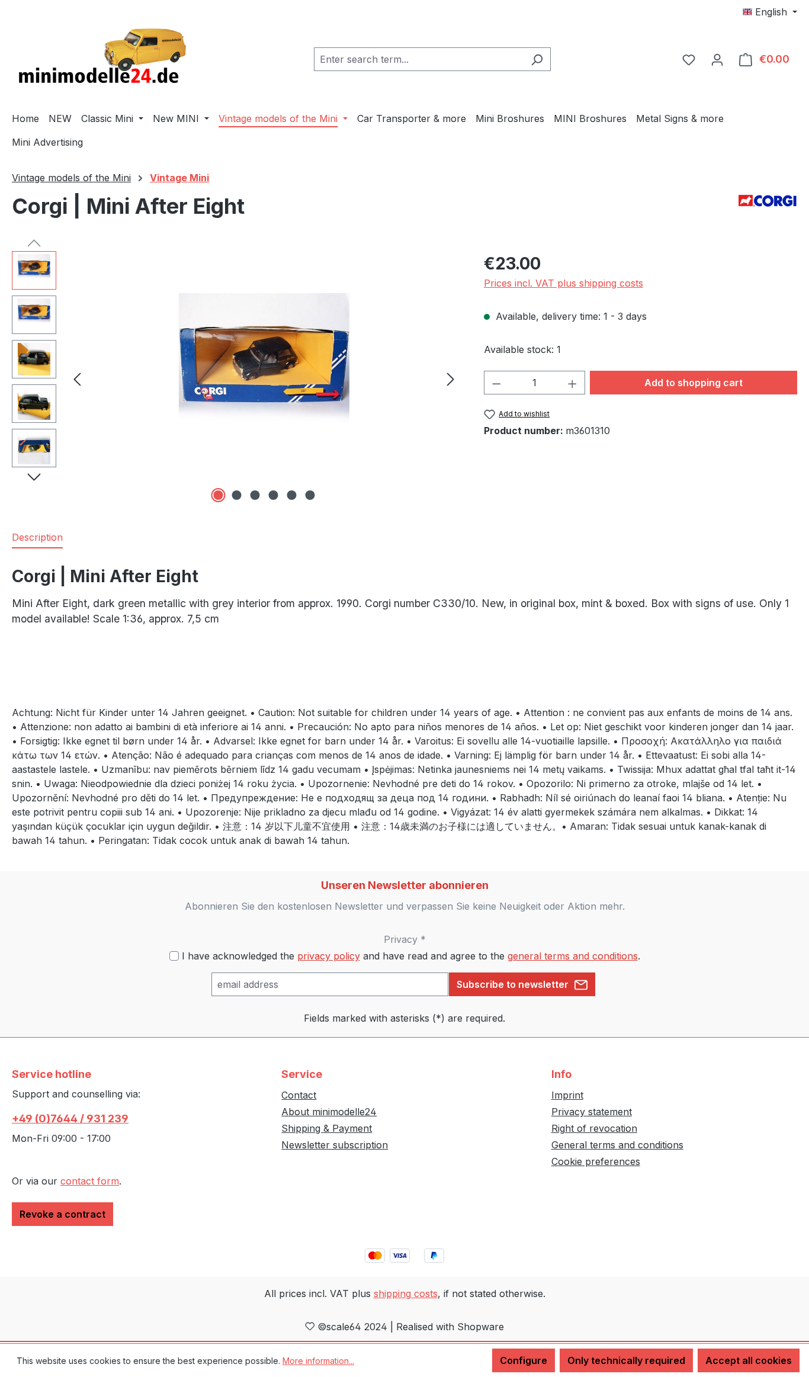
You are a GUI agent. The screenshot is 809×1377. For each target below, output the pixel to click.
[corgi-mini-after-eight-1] (264, 378)
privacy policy (328, 956)
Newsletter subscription (334, 1145)
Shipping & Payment (326, 1128)
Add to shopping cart (693, 383)
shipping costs (406, 1293)
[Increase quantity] (572, 382)
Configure (523, 1360)
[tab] (37, 537)
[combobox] (419, 59)
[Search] (537, 59)
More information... (318, 1361)
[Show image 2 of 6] (236, 495)
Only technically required (626, 1360)
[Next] (451, 379)
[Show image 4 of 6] (273, 495)
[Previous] (77, 379)
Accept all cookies (748, 1360)
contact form (89, 1181)
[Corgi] (767, 200)
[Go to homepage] (101, 57)
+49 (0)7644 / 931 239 (70, 1118)
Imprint (567, 1095)
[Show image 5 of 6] (291, 495)
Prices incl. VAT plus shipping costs (563, 283)
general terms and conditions (573, 956)
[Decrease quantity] (496, 382)
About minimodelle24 (329, 1112)
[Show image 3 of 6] (254, 495)
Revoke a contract (62, 1214)
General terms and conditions (617, 1145)
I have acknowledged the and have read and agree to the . (411, 956)
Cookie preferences (595, 1161)
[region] (236, 378)
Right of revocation (594, 1128)
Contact (298, 1095)
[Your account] (717, 59)
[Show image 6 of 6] (309, 495)
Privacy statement (591, 1112)
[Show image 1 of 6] (218, 495)
